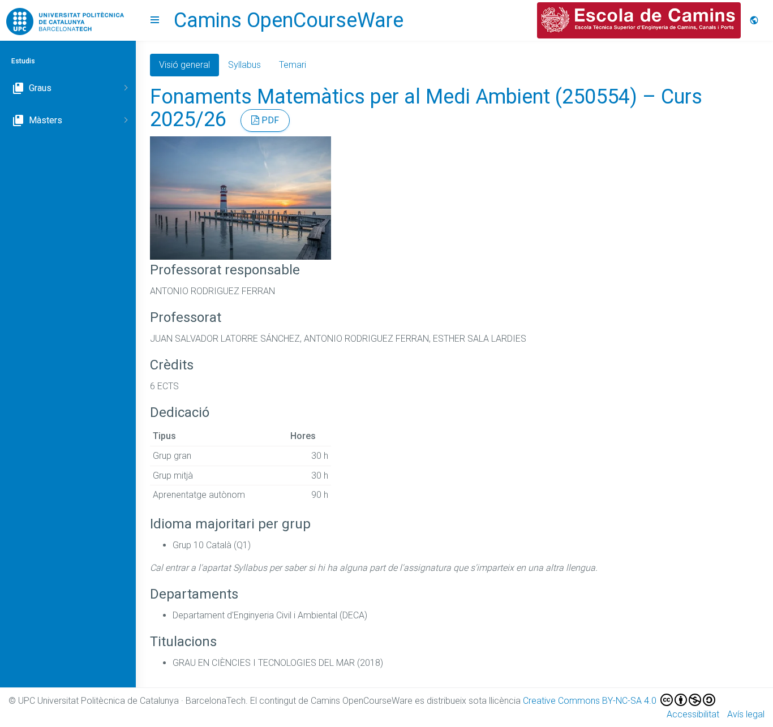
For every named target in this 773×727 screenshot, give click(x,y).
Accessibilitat (693, 714)
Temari (292, 64)
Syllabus (244, 64)
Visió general (184, 64)
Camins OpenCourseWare (288, 20)
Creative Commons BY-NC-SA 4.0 (591, 700)
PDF (269, 120)
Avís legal (746, 714)
